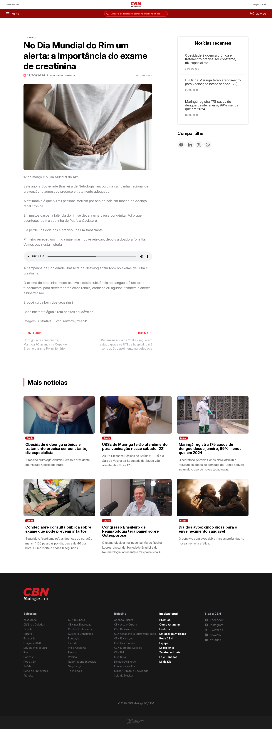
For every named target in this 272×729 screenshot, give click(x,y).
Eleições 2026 (259, 5)
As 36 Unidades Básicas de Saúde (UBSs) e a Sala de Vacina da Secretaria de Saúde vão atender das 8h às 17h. (133, 460)
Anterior (34, 333)
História (164, 629)
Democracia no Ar (125, 661)
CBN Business (76, 619)
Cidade (27, 629)
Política (72, 657)
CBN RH (119, 652)
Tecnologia (75, 670)
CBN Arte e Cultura (125, 624)
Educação (74, 638)
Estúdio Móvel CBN (35, 647)
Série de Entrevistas (35, 670)
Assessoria (30, 619)
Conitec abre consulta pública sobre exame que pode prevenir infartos (58, 529)
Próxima (142, 333)
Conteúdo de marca (80, 629)
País (25, 652)
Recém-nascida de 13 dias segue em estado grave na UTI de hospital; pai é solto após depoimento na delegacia (126, 344)
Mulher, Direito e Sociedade (131, 670)
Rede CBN (29, 661)
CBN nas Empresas (79, 624)
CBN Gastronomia (124, 643)
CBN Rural (120, 657)
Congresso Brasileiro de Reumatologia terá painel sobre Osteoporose (130, 531)
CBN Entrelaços (123, 638)
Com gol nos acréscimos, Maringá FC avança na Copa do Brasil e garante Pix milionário (45, 344)
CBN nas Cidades (34, 624)
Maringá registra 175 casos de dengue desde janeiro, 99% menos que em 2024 (211, 105)
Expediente (166, 647)
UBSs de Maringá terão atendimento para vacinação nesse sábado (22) (213, 82)
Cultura (27, 633)
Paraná (72, 652)
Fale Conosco (12, 5)
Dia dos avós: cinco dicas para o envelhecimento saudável (208, 529)
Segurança (74, 666)
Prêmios (165, 619)
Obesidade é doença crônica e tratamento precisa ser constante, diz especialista (210, 59)
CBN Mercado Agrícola (128, 647)
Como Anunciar (169, 624)
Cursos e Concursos (80, 633)
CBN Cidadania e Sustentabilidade (135, 633)
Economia (29, 638)
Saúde (30, 438)
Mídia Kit (165, 661)
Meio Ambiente (77, 647)
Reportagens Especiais (82, 661)
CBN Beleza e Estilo (126, 629)
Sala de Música (123, 675)
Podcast (28, 657)
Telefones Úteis (169, 652)
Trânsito (28, 675)
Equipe (163, 643)
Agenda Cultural (124, 619)
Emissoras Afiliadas (172, 633)
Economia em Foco (125, 666)
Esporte (73, 643)
